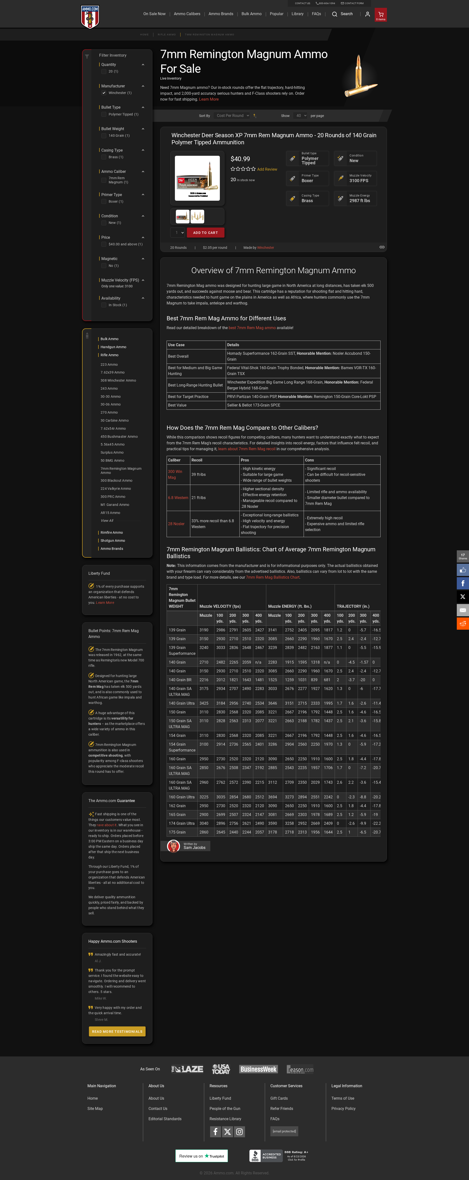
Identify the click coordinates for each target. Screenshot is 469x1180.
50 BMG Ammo (112, 460)
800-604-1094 (327, 3)
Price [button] (105, 237)
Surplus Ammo (112, 452)
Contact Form (354, 3)
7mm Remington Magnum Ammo (209, 34)
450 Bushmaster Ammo (119, 437)
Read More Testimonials (117, 1032)
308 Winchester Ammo (118, 380)
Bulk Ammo (252, 13)
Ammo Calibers (187, 13)
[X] (463, 597)
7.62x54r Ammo (113, 428)
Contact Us (158, 1108)
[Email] (463, 610)
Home (144, 34)
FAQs (274, 1119)
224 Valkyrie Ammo (116, 489)
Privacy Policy (343, 1108)
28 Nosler (176, 524)
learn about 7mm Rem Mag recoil (247, 449)
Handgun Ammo (113, 347)
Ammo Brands (221, 13)
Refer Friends (281, 1108)
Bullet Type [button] (110, 107)
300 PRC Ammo (113, 497)
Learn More (209, 99)
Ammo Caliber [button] (113, 171)
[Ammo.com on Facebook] (215, 1131)
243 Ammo (109, 388)
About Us (156, 1098)
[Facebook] (463, 583)
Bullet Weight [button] (112, 129)
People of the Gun (225, 1108)
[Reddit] (463, 623)
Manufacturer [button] (113, 86)
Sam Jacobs (194, 848)
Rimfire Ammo (112, 532)
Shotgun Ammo (113, 541)
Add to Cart (205, 233)
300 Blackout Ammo (116, 480)
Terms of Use (342, 1098)
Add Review (267, 169)
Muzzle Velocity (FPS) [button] (120, 280)
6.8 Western (178, 497)
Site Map (95, 1108)
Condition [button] (109, 216)
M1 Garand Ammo (115, 505)
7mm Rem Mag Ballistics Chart (272, 577)
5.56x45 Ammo (113, 444)
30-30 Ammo (111, 396)
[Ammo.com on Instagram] (239, 1131)
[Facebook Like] (463, 570)
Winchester (265, 248)
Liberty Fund (220, 1098)
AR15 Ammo (110, 513)
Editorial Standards (165, 1119)
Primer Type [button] (111, 195)
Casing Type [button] (112, 150)
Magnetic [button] (109, 259)
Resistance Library (225, 1119)
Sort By (204, 116)
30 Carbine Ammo (115, 420)
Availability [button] (110, 298)
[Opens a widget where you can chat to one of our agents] (29, 1171)
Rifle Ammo (167, 34)
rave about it (107, 825)
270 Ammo (109, 412)
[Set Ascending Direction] (255, 116)
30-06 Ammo (111, 404)
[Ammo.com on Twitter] (227, 1131)
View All (107, 520)
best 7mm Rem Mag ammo (252, 327)
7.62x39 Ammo (113, 372)
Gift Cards (279, 1098)
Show (285, 116)
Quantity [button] (108, 65)
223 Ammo (109, 364)
